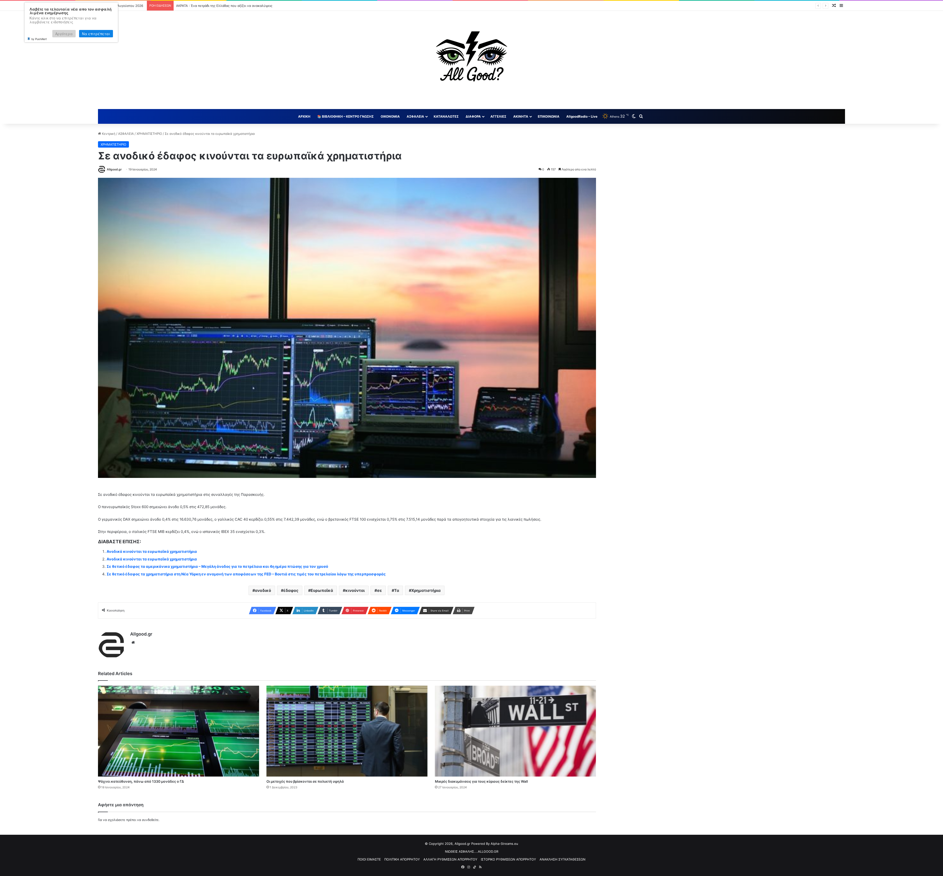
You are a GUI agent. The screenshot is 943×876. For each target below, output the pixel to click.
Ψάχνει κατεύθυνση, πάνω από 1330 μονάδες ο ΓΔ (141, 781)
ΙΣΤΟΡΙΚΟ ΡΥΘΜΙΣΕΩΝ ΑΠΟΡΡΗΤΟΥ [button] (508, 859)
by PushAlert (39, 39)
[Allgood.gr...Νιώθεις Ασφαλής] (471, 60)
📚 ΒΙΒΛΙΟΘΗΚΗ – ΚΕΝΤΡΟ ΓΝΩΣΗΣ (345, 116)
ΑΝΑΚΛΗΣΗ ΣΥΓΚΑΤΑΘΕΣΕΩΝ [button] (562, 859)
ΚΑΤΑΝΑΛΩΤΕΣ (446, 116)
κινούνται (355, 590)
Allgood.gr (114, 169)
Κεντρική (108, 134)
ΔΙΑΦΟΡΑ (473, 116)
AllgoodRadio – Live (581, 116)
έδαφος (290, 590)
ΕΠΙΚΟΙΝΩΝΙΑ (548, 116)
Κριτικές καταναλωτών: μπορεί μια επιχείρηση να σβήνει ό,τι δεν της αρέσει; (234, 6)
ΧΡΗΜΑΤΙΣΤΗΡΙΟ (149, 134)
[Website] (133, 642)
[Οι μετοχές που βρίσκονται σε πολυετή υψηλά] (347, 731)
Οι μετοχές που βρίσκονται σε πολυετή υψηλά (305, 781)
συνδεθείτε (150, 820)
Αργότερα (64, 33)
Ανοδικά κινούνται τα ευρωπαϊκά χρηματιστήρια (152, 551)
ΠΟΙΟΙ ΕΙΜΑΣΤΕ (369, 859)
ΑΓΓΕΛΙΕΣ (498, 116)
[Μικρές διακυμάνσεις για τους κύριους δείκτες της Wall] (515, 731)
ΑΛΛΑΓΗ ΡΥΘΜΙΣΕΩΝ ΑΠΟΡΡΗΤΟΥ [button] (450, 859)
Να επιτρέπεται (96, 33)
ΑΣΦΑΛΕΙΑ (415, 116)
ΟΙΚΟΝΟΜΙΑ (390, 116)
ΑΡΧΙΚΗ (304, 116)
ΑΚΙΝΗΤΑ (520, 116)
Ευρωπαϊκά (322, 590)
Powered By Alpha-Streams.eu (494, 844)
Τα (396, 590)
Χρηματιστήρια (426, 590)
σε (379, 590)
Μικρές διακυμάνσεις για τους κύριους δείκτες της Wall (481, 781)
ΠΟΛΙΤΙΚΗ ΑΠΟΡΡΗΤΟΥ (402, 859)
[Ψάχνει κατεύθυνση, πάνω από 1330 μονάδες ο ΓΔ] (178, 731)
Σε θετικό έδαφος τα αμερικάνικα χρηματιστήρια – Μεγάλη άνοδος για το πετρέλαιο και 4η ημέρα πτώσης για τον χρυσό (217, 566)
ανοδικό (263, 590)
